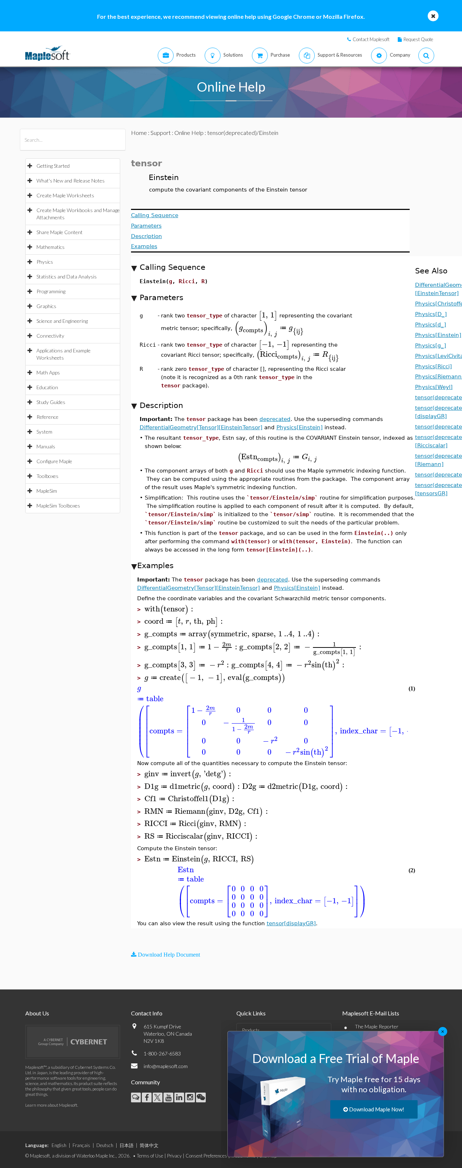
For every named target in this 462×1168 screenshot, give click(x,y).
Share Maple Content (59, 232)
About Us (37, 1013)
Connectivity (50, 336)
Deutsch (104, 1145)
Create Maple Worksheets (65, 195)
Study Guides (50, 402)
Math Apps (48, 372)
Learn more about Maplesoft (51, 1105)
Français (81, 1145)
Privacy (174, 1156)
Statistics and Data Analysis (66, 276)
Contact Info (146, 1013)
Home (139, 132)
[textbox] (268, 315)
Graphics (46, 306)
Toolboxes (47, 476)
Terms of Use (150, 1156)
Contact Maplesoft (371, 39)
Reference (47, 417)
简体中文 (149, 1145)
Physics (44, 262)
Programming (50, 291)
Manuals (45, 446)
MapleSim (46, 491)
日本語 (126, 1145)
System (44, 432)
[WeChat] (201, 1097)
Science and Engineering (62, 321)
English (59, 1145)
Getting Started (53, 166)
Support (161, 132)
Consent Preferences (206, 1156)
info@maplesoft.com (166, 1066)
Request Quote (418, 39)
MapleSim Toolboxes (58, 505)
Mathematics (50, 247)
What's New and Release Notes (70, 180)
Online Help (189, 132)
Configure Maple (54, 461)
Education (47, 387)
